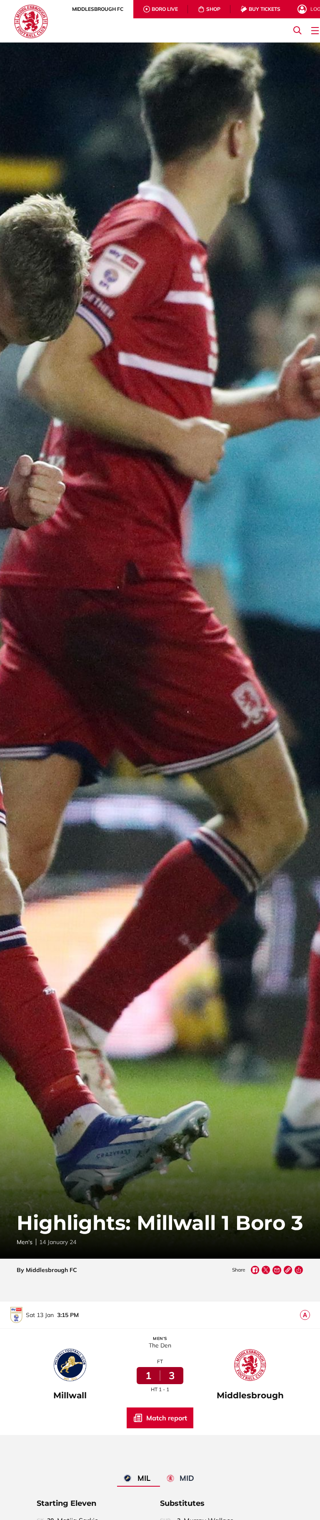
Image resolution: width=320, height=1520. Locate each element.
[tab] (97, 9)
